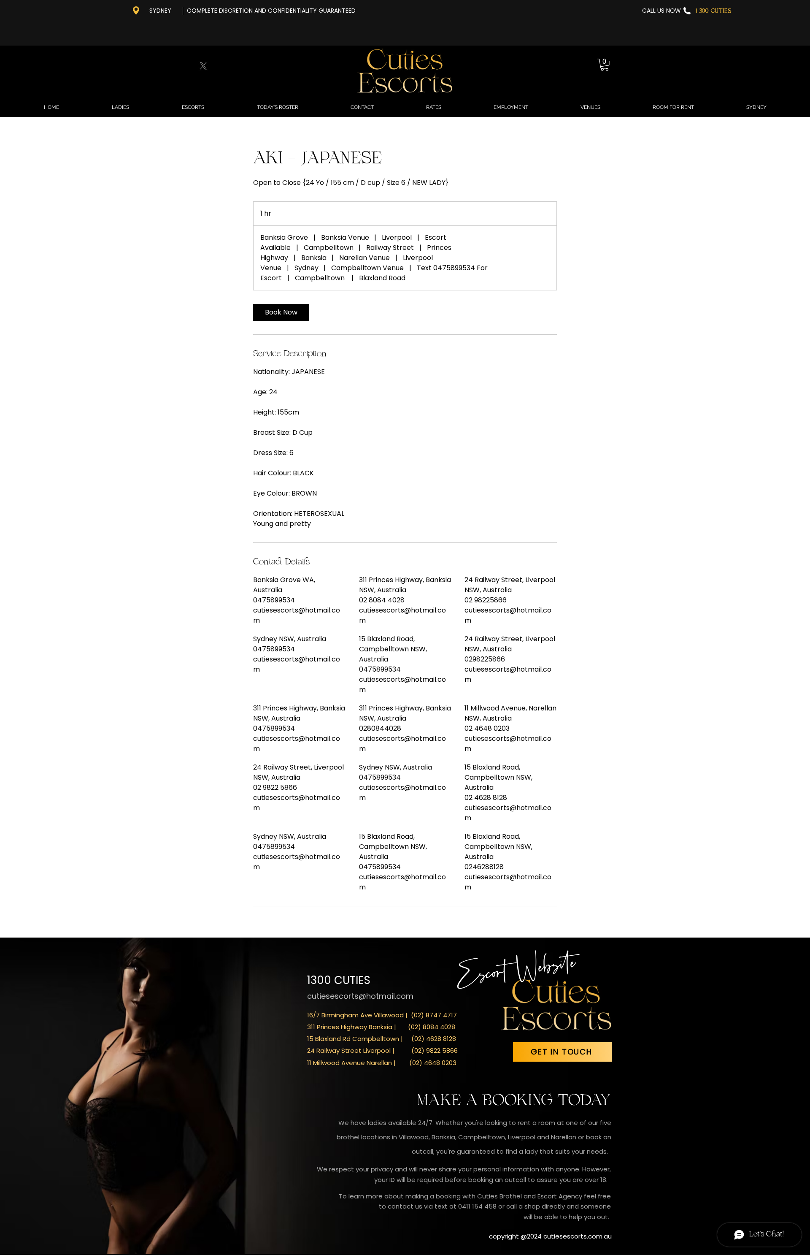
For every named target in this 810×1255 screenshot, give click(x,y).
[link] (281, 312)
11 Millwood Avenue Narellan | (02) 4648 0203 (381, 1062)
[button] (604, 65)
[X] (203, 66)
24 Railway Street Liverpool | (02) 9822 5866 (382, 1050)
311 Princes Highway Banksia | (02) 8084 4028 (381, 1026)
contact (401, 1206)
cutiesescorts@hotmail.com (360, 996)
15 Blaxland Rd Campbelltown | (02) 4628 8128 (381, 1038)
